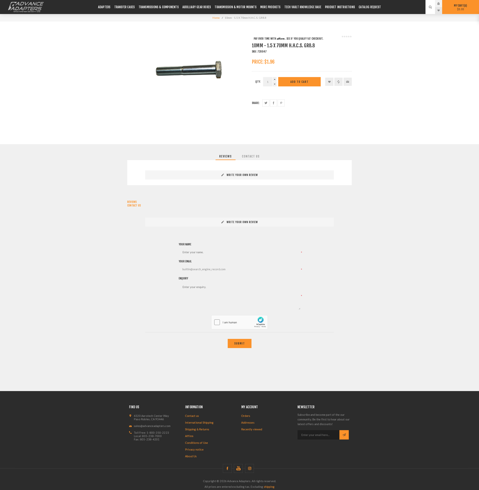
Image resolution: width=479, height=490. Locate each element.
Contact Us (251, 156)
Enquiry (183, 278)
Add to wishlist (329, 82)
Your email (185, 261)
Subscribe (344, 435)
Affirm (189, 436)
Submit (239, 343)
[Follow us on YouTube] (238, 468)
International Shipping (199, 422)
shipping (269, 486)
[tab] (226, 156)
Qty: (258, 81)
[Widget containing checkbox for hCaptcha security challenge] (239, 322)
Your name (185, 244)
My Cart (460, 7)
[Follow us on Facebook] (227, 468)
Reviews (225, 156)
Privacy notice (194, 449)
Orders (245, 415)
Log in (441, 3)
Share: (256, 103)
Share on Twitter (265, 102)
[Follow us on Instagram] (249, 468)
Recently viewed (251, 429)
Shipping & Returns (197, 429)
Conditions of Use (196, 442)
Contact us (192, 415)
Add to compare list (338, 82)
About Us (191, 456)
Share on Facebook (273, 102)
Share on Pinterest (281, 102)
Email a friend (348, 82)
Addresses (247, 422)
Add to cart (299, 82)
